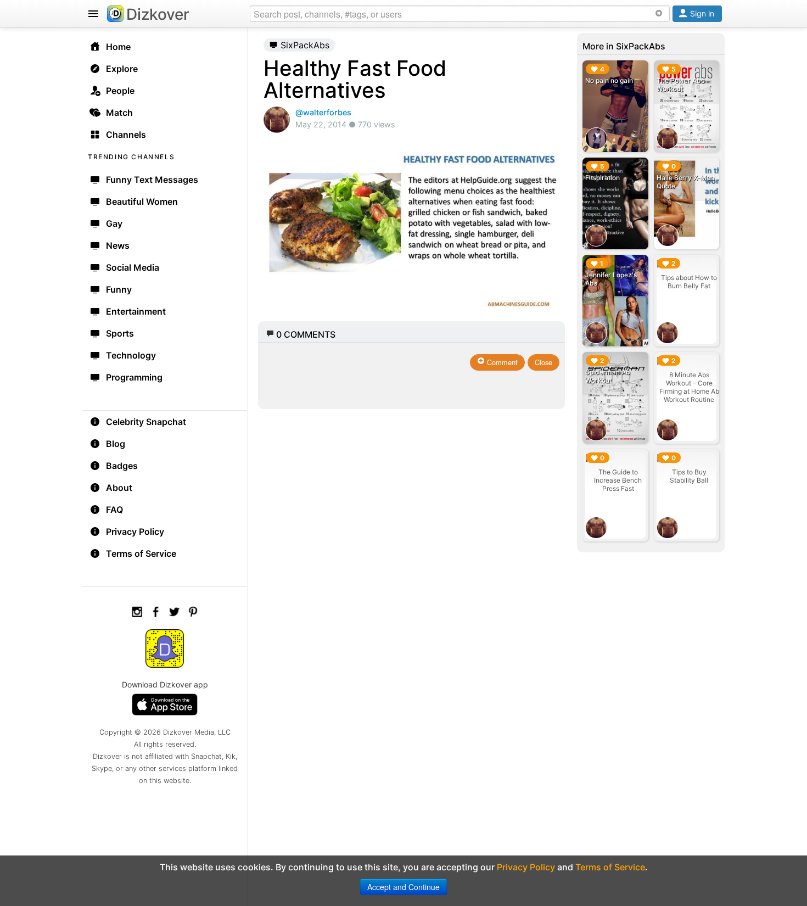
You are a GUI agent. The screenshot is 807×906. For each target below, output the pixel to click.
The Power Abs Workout (680, 84)
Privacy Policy (135, 531)
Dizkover (157, 14)
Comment (501, 362)
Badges (122, 465)
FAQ (114, 509)
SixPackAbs (303, 45)
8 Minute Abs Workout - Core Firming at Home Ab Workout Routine (689, 387)
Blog (115, 443)
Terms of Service (141, 553)
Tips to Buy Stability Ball (689, 476)
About (119, 487)
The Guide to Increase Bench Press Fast (618, 480)
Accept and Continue (403, 886)
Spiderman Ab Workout (607, 376)
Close (543, 362)
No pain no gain (609, 80)
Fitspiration (602, 178)
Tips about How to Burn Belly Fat (689, 281)
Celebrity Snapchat (146, 421)
